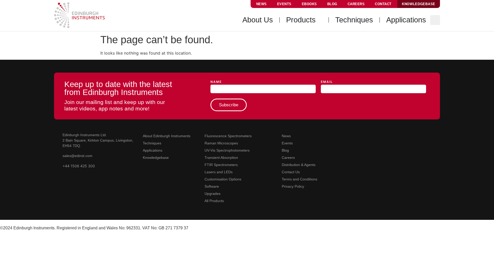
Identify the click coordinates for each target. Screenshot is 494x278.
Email (327, 82)
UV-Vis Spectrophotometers (227, 150)
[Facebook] (380, 135)
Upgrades (212, 194)
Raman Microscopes (221, 143)
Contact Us (291, 172)
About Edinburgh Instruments (166, 136)
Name (216, 82)
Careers (356, 4)
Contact (383, 4)
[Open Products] (319, 20)
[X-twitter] (369, 135)
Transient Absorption (221, 157)
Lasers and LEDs (219, 172)
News (261, 4)
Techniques (152, 143)
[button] (435, 20)
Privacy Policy (293, 186)
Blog (332, 4)
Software (212, 186)
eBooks (309, 4)
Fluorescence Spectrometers (228, 136)
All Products (214, 201)
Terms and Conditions (299, 179)
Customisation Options (223, 179)
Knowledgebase (156, 157)
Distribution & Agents (298, 165)
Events (284, 4)
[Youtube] (346, 135)
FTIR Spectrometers (221, 165)
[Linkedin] (357, 135)
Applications (152, 150)
